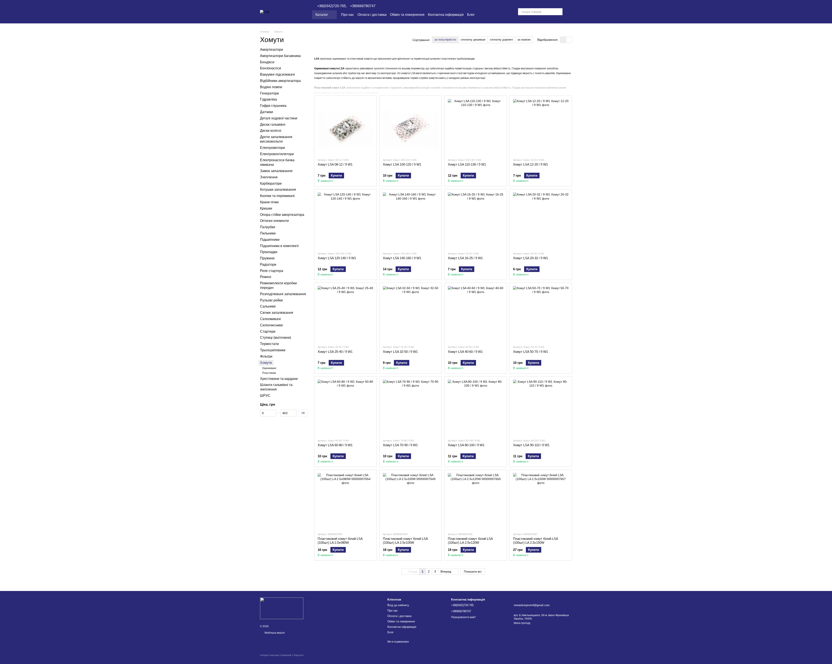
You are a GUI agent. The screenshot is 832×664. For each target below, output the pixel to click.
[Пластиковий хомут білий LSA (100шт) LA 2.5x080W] (345, 501)
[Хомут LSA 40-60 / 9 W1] (476, 314)
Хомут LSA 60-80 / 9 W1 (335, 445)
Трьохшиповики (272, 350)
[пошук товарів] (559, 11)
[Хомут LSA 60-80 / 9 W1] (345, 407)
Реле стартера (271, 270)
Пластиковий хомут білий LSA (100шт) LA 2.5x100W (405, 540)
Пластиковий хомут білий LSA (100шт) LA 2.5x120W (470, 540)
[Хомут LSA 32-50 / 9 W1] (411, 314)
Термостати (269, 344)
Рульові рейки (271, 300)
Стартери (267, 331)
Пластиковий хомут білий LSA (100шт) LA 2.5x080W (340, 540)
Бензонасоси (270, 68)
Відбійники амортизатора (280, 81)
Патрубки (267, 227)
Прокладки (268, 252)
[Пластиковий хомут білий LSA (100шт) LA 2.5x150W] (541, 501)
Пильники (268, 233)
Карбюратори (271, 183)
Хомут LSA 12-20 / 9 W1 (530, 164)
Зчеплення (269, 177)
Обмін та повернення (407, 14)
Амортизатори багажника (280, 56)
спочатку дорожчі (501, 39)
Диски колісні (270, 130)
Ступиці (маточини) (275, 337)
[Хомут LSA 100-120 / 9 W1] (411, 127)
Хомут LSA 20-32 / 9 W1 (530, 258)
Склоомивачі (270, 319)
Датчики (266, 112)
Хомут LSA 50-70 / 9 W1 (530, 351)
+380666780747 (362, 6)
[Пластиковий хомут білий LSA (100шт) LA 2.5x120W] (476, 501)
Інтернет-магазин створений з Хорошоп (282, 655)
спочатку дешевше (473, 39)
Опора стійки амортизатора (282, 214)
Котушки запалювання (278, 189)
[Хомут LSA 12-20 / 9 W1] (541, 127)
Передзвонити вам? (463, 617)
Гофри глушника (273, 105)
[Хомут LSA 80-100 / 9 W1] (476, 407)
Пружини (267, 258)
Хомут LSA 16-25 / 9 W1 (465, 258)
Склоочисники (271, 325)
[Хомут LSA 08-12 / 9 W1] (345, 127)
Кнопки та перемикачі (277, 196)
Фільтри (266, 356)
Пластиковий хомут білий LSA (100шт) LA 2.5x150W (535, 540)
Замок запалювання (276, 171)
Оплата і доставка (372, 14)
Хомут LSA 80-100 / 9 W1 (466, 445)
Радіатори (268, 264)
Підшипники (270, 239)
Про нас (347, 14)
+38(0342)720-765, (332, 6)
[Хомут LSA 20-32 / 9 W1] (541, 220)
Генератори (269, 93)
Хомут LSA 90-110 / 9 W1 (531, 445)
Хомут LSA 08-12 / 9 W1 (335, 164)
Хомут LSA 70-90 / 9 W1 (400, 445)
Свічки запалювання (276, 312)
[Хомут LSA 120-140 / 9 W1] (345, 220)
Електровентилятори (277, 154)
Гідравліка (268, 99)
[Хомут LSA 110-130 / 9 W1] (476, 127)
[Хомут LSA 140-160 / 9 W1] (411, 220)
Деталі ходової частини (278, 118)
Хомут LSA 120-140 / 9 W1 (337, 258)
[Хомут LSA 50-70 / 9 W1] (541, 314)
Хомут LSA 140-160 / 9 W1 (402, 258)
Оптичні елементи (274, 221)
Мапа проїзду (522, 623)
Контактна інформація (446, 14)
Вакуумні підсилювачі (277, 74)
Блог (471, 14)
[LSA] (281, 608)
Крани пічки (269, 202)
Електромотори (272, 148)
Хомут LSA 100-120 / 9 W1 (402, 164)
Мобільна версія (274, 632)
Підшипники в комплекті (279, 245)
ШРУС (265, 395)
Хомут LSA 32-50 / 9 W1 (400, 351)
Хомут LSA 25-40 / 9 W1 (335, 351)
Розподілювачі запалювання (283, 294)
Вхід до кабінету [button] (398, 605)
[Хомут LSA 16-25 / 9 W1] (476, 220)
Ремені (265, 277)
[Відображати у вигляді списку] (569, 40)
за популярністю (445, 39)
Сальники (268, 306)
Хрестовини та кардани (279, 378)
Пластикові (269, 372)
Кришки (266, 208)
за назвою (524, 39)
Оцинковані (269, 368)
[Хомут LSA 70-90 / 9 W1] (411, 407)
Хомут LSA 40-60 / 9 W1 (465, 351)
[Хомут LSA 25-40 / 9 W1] (345, 314)
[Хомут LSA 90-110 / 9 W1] (541, 407)
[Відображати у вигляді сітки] (563, 40)
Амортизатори (271, 49)
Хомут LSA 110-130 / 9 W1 (467, 164)
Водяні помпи (271, 87)
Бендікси (267, 62)
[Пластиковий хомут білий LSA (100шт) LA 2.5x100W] (411, 501)
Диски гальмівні (272, 124)
